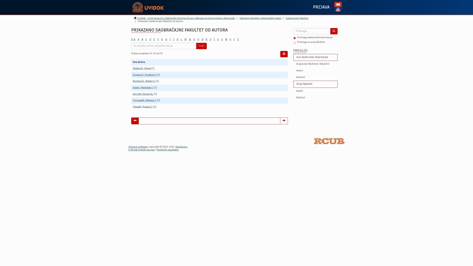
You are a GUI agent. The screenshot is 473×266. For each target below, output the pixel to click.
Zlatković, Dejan (142, 68)
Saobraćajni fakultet (297, 18)
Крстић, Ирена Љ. (143, 94)
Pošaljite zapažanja (167, 150)
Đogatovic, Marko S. (144, 81)
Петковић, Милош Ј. (144, 100)
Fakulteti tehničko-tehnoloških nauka (260, 18)
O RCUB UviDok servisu (141, 150)
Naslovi (300, 77)
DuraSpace (181, 147)
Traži (201, 46)
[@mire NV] (329, 141)
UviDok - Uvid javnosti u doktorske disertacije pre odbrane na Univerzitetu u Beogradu (186, 18)
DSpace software (138, 147)
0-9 (133, 39)
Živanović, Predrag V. (144, 75)
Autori (299, 70)
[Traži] (334, 31)
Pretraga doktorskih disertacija (315, 37)
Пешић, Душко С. (143, 107)
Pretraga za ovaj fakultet (311, 42)
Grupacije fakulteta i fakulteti (312, 64)
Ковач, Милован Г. (143, 87)
